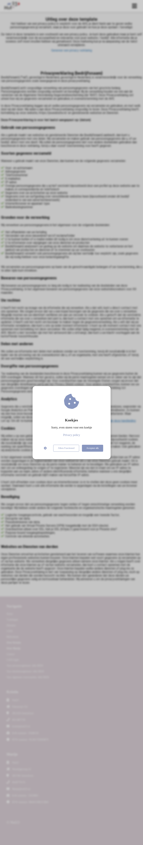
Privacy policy (71, 435)
